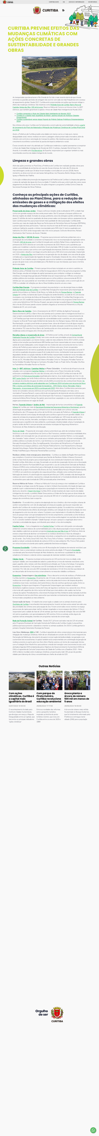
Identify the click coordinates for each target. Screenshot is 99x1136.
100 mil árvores (37, 107)
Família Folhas (18, 526)
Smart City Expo (34, 491)
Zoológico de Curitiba (20, 604)
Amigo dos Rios (25, 107)
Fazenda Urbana (25, 405)
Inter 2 (15, 368)
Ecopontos (17, 575)
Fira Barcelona (37, 150)
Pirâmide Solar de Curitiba (59, 105)
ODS (32, 632)
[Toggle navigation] (63, 10)
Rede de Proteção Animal (23, 621)
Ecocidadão (25, 548)
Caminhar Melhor (38, 368)
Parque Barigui (66, 292)
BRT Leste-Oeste (19, 378)
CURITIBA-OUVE (56, 2)
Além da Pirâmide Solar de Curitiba (25, 290)
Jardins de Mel (39, 405)
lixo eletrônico (40, 575)
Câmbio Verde (18, 559)
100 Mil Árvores (33, 237)
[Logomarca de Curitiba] (45, 10)
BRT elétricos (25, 368)
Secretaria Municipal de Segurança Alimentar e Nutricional (57, 407)
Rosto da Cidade (18, 431)
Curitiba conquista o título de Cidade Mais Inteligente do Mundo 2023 (44, 114)
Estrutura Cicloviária (31, 376)
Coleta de (50, 531)
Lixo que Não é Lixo (61, 531)
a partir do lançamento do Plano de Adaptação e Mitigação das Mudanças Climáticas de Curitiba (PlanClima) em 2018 (49, 127)
